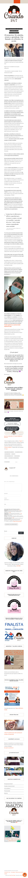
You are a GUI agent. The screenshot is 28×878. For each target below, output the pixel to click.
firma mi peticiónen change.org (12, 428)
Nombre (6, 493)
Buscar (5, 531)
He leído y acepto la (14, 521)
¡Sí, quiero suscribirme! (8, 747)
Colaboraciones (14, 30)
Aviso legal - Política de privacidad (17, 872)
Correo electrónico (6, 499)
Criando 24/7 (12, 468)
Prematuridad (7, 790)
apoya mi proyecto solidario (12, 419)
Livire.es (22, 875)
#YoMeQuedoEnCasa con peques (14, 28)
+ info (10, 512)
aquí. (7, 448)
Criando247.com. (7, 872)
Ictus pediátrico (7, 788)
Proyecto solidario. (8, 447)
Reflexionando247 (14, 32)
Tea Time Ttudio (12, 875)
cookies (5, 873)
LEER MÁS (18, 565)
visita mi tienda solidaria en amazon (12, 424)
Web (5, 504)
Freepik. (20, 441)
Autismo (6, 793)
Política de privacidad (17, 521)
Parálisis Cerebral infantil (9, 786)
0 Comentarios (7, 461)
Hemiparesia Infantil (8, 783)
